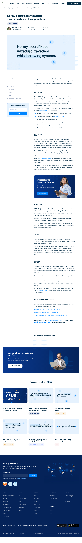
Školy (20, 501)
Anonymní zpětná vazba (8, 495)
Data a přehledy (6, 510)
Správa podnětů (6, 504)
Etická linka (5, 498)
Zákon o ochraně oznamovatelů (69, 496)
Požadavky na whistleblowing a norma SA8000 (46, 312)
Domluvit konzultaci (74, 3)
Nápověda (36, 510)
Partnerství (52, 495)
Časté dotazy (37, 507)
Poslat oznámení (53, 519)
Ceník (23, 3)
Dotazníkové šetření (7, 507)
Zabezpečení (6, 516)
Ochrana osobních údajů (8, 533)
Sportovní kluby (22, 504)
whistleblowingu (43, 110)
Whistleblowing (22, 507)
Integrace (5, 513)
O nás (51, 513)
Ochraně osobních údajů (21, 478)
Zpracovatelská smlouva (37, 533)
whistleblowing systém (56, 320)
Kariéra (51, 516)
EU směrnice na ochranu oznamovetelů (70, 500)
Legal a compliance (23, 498)
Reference (36, 501)
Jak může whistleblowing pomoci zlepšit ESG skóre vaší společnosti (51, 315)
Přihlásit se (62, 3)
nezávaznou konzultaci (42, 322)
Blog (35, 495)
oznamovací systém (59, 116)
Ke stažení (36, 498)
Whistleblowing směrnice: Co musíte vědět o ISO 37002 (48, 309)
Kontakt (51, 510)
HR (19, 495)
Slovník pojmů (37, 504)
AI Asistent (5, 501)
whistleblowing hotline (42, 290)
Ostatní (20, 510)
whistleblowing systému (45, 158)
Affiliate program (53, 498)
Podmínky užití (23, 533)
